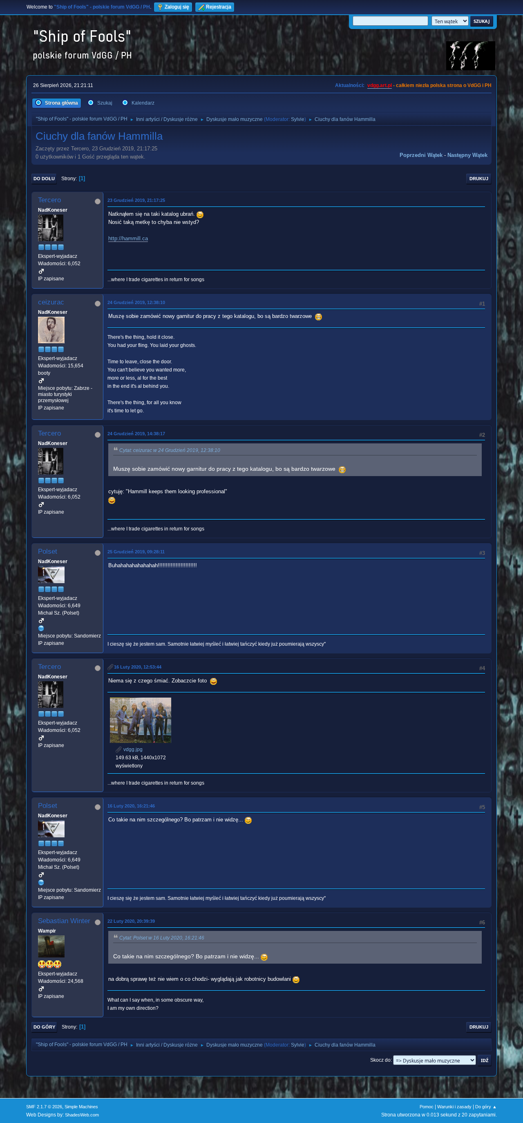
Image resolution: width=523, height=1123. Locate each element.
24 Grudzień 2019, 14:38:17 (136, 433)
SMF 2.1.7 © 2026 (44, 1106)
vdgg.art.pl (379, 85)
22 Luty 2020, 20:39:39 (131, 921)
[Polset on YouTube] (41, 628)
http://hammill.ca (128, 238)
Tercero (49, 200)
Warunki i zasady (454, 1106)
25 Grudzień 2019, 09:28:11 (136, 551)
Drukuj (478, 178)
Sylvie (297, 119)
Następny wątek (467, 155)
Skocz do (380, 1060)
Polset (47, 551)
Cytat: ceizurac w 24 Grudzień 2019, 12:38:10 (169, 450)
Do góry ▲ (486, 1106)
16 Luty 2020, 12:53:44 (137, 666)
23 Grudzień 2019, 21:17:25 (136, 200)
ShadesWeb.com (82, 1114)
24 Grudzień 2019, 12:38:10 (136, 302)
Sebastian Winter (64, 921)
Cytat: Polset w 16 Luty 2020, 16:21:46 (161, 938)
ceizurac (51, 302)
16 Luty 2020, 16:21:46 (131, 805)
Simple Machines (81, 1106)
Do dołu (44, 178)
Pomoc (427, 1106)
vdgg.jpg (132, 749)
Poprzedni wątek (421, 155)
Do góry (44, 1027)
